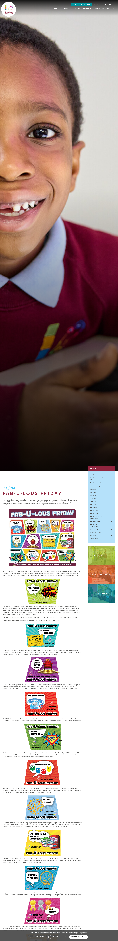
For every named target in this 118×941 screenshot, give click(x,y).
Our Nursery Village (81, 4)
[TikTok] (105, 4)
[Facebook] (94, 4)
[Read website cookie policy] (39, 937)
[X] (102, 4)
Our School (22, 477)
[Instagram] (98, 4)
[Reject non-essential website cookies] (59, 937)
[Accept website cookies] (78, 937)
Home (14, 477)
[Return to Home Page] (17, 9)
